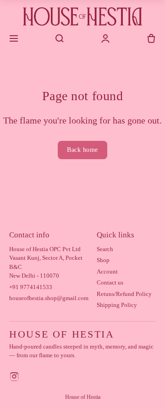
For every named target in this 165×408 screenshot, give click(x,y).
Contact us (110, 282)
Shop (103, 260)
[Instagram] (14, 377)
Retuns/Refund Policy (124, 293)
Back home (82, 149)
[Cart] (151, 38)
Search (105, 249)
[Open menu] (13, 38)
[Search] (59, 38)
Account (107, 271)
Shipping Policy (117, 304)
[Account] (105, 38)
